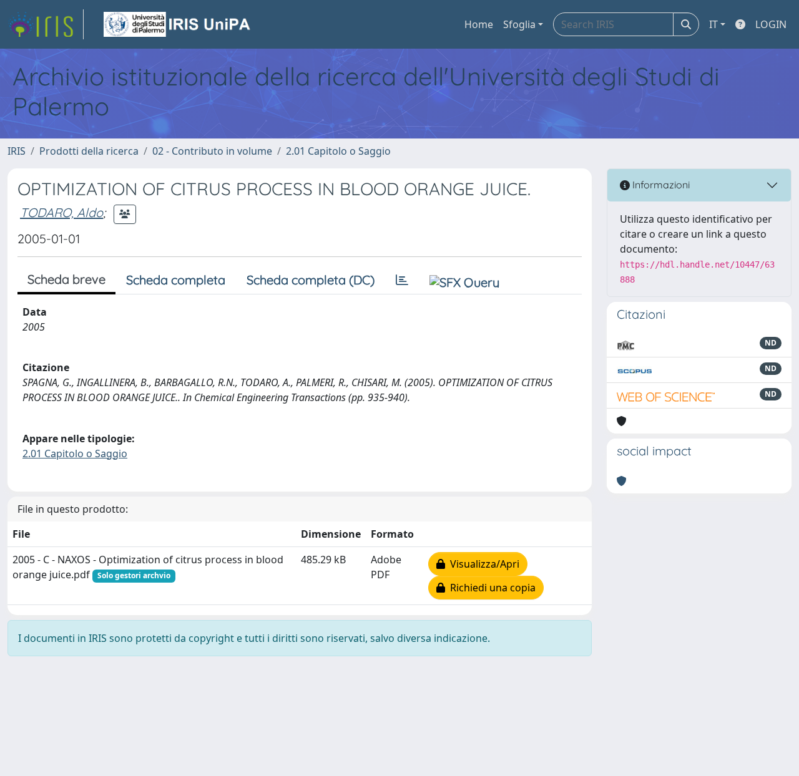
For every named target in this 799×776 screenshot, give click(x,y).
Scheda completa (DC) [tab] (311, 280)
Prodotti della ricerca (89, 151)
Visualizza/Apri (482, 564)
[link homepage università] (178, 24)
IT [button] (713, 24)
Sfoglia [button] (519, 24)
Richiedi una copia (490, 587)
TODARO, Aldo (61, 212)
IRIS (16, 151)
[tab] (402, 280)
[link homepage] (45, 24)
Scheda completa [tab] (175, 280)
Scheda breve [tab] (66, 279)
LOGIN (771, 24)
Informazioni (660, 184)
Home (478, 24)
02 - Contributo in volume (212, 151)
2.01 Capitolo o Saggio (338, 151)
